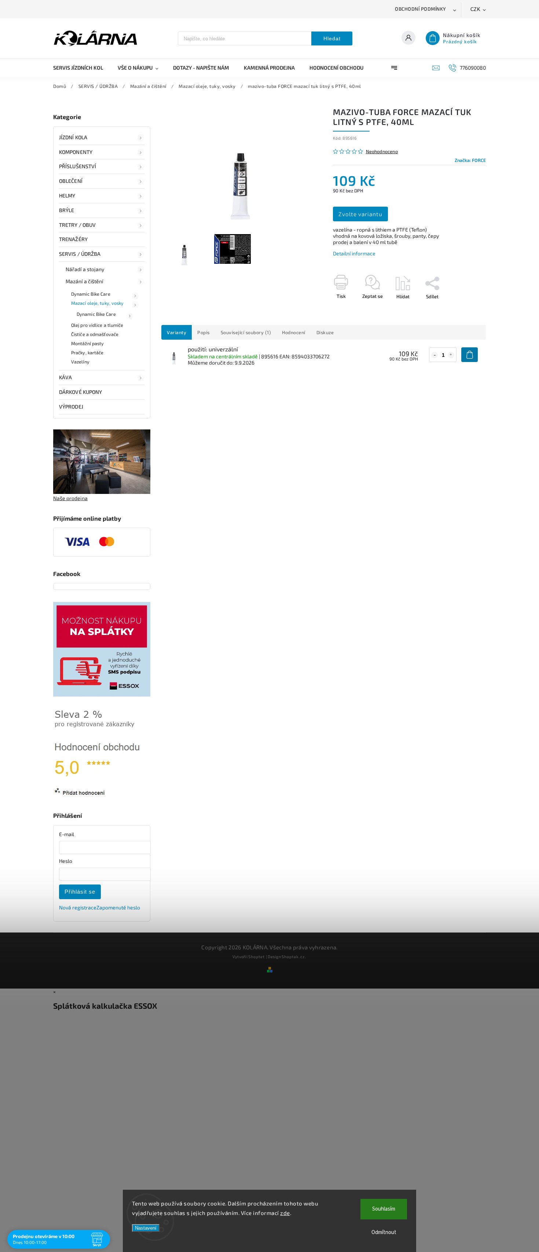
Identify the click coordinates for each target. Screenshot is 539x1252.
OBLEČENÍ (70, 181)
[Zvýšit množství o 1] (451, 355)
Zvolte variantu (360, 214)
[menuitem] (81, 68)
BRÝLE (66, 210)
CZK (475, 9)
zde (285, 1212)
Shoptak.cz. (294, 956)
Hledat (332, 38)
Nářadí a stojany (85, 269)
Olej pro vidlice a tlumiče (97, 325)
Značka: (470, 160)
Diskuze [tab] (325, 332)
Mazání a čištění (84, 281)
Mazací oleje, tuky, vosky (97, 303)
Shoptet (256, 956)
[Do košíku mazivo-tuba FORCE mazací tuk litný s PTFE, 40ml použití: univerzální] (469, 354)
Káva (65, 377)
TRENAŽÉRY (73, 239)
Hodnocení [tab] (293, 332)
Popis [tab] (203, 332)
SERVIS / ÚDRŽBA (80, 254)
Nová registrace (77, 907)
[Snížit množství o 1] (434, 355)
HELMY (67, 195)
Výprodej (71, 406)
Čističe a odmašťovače (94, 334)
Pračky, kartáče (87, 352)
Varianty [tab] (176, 332)
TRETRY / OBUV (77, 225)
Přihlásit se (80, 892)
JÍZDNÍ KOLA (73, 137)
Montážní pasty (87, 343)
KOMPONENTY (75, 152)
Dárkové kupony (80, 392)
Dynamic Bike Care (90, 294)
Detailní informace (354, 253)
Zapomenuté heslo (118, 907)
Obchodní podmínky (420, 9)
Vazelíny (80, 362)
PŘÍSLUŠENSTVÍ (77, 166)
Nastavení (146, 1228)
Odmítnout (383, 1232)
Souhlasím (383, 1209)
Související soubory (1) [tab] (246, 332)
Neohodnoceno (382, 151)
